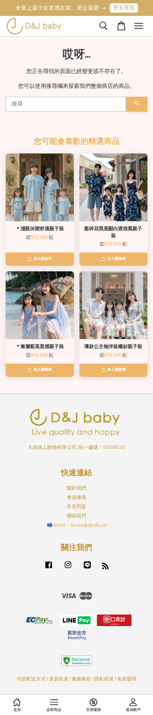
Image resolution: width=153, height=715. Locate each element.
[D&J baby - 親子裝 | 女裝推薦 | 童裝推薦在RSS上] (105, 567)
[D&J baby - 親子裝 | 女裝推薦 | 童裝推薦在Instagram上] (68, 569)
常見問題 (76, 507)
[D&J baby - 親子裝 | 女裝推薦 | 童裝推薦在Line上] (87, 569)
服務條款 (81, 679)
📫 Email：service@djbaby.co (77, 525)
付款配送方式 (31, 679)
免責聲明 (126, 679)
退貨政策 (58, 679)
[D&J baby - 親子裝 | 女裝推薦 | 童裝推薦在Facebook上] (48, 569)
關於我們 (76, 488)
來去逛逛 (121, 7)
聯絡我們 (76, 516)
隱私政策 (104, 679)
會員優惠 (76, 497)
